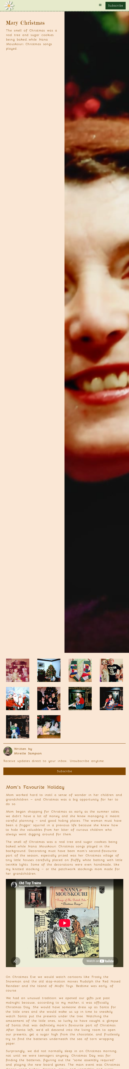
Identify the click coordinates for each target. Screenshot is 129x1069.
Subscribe (115, 5)
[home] (8, 5)
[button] (100, 5)
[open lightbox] (18, 670)
